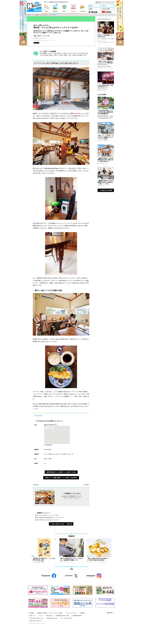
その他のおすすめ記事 (106, 190)
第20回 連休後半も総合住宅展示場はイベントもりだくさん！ (49, 517)
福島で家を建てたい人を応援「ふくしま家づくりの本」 (61, 472)
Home (29, 14)
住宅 (48, 35)
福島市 (35, 35)
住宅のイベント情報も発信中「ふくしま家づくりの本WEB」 (61, 477)
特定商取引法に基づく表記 (62, 615)
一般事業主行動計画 (77, 615)
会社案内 (32, 613)
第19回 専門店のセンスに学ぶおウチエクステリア (47, 519)
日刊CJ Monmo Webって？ (36, 620)
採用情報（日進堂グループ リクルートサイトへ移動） (50, 613)
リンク (41, 615)
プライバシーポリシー (72, 613)
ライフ (33, 14)
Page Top (109, 612)
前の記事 (36, 484)
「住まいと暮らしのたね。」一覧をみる (61, 524)
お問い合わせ (49, 615)
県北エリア (40, 35)
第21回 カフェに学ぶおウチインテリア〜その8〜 (47, 515)
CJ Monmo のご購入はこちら (36, 618)
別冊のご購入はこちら (52, 618)
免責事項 (83, 613)
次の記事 (86, 484)
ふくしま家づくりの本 (66, 618)
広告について (33, 615)
